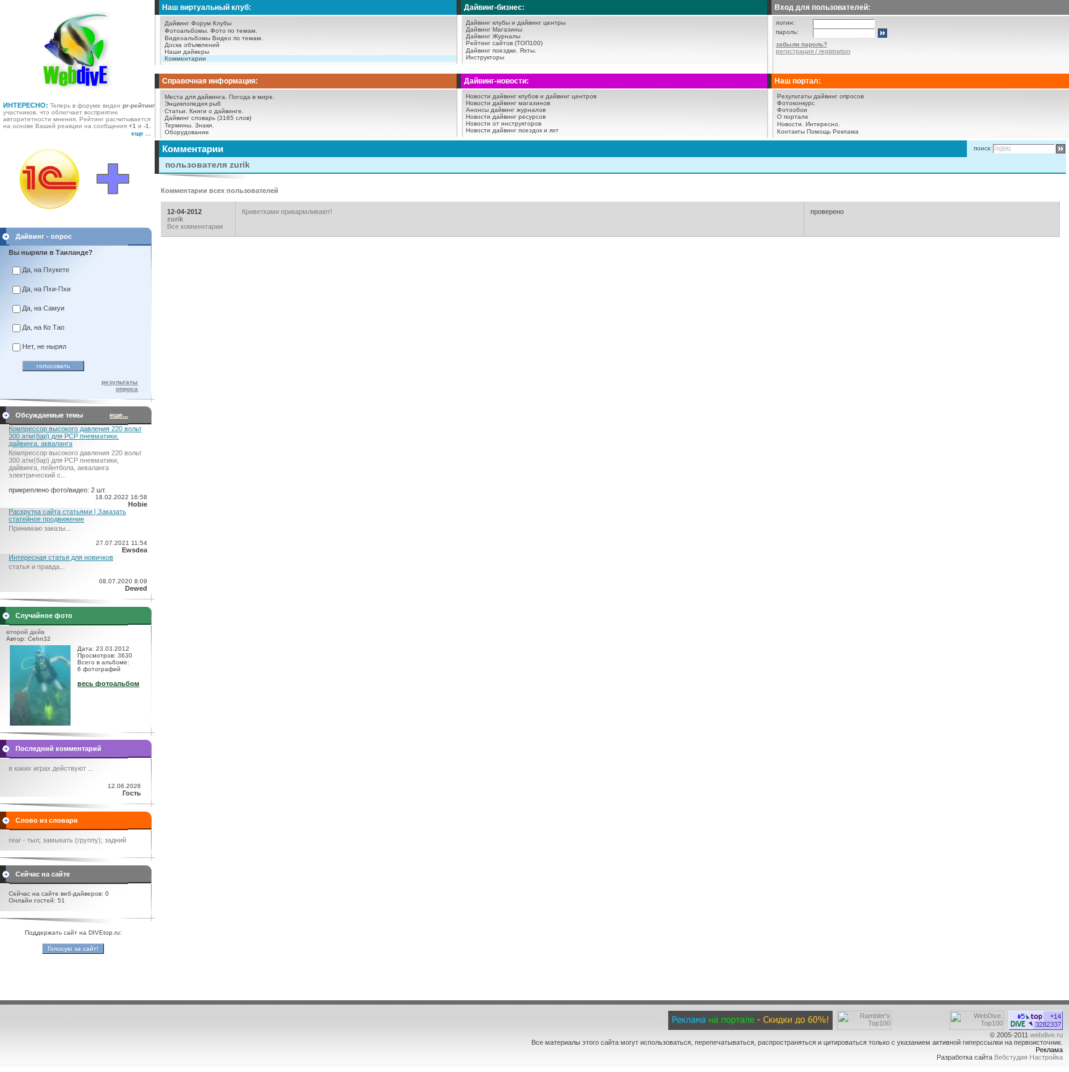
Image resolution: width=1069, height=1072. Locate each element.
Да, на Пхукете (45, 269)
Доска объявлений (192, 44)
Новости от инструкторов (503, 123)
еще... (118, 415)
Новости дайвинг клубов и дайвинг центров (531, 96)
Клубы (222, 23)
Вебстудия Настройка (1028, 1057)
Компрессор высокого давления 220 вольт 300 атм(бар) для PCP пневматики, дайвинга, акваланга (75, 436)
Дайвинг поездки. (492, 50)
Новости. (790, 124)
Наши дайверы (187, 51)
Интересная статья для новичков (61, 557)
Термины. (179, 125)
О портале (793, 116)
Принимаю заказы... (40, 528)
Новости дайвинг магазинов (508, 103)
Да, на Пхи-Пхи (46, 289)
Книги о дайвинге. (216, 111)
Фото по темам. (233, 30)
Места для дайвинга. (196, 96)
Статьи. (176, 111)
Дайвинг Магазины (494, 29)
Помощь (819, 131)
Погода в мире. (252, 96)
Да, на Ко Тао (43, 327)
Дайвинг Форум (188, 23)
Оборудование (187, 132)
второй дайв (25, 631)
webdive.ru (1046, 1035)
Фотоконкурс (796, 103)
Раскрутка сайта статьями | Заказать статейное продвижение (67, 515)
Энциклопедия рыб (193, 103)
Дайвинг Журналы (493, 36)
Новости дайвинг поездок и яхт (512, 130)
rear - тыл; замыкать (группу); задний (67, 840)
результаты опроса (119, 385)
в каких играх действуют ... (51, 768)
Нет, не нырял (44, 346)
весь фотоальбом (108, 683)
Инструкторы (485, 57)
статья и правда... (37, 566)
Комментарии (185, 58)
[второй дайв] (40, 723)
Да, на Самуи (43, 308)
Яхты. (528, 50)
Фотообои (792, 109)
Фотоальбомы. (186, 30)
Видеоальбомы (187, 38)
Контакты (791, 131)
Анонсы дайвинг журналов (506, 109)
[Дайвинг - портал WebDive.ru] (77, 92)
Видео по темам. (237, 38)
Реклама (846, 131)
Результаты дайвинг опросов (820, 96)
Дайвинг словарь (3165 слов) (208, 117)
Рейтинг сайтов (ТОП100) (504, 43)
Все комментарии (195, 226)
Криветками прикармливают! (287, 211)
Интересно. (822, 124)
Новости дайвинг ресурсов (506, 116)
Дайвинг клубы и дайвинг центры (515, 22)
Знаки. (204, 125)
